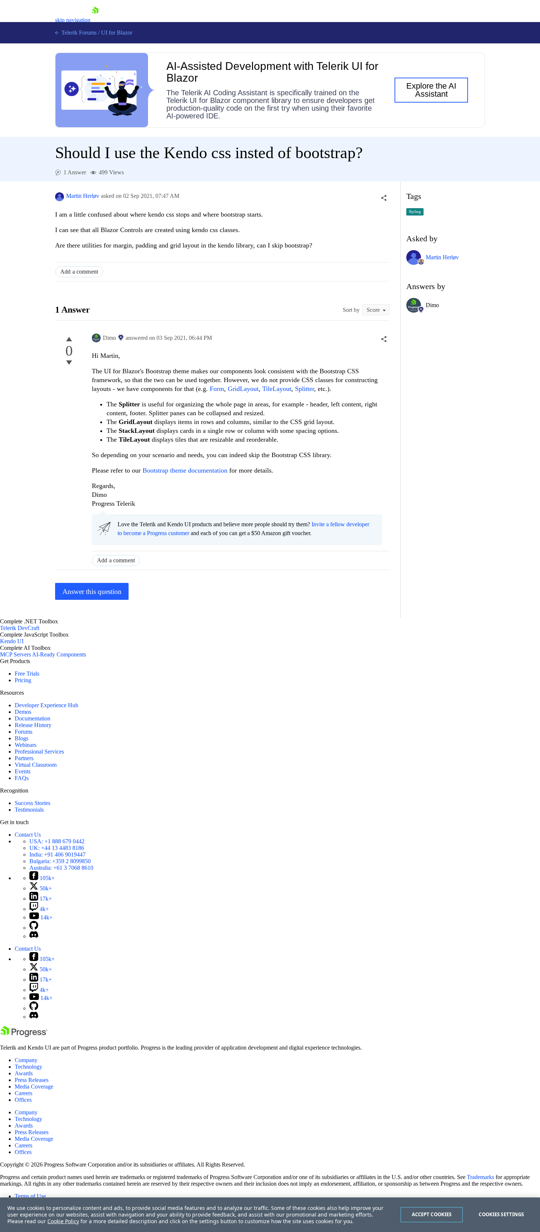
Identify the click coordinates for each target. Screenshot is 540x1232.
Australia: (61, 868)
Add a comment (79, 271)
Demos (23, 712)
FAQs (22, 778)
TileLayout (276, 388)
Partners (24, 758)
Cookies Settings (501, 1214)
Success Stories (32, 803)
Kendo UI (12, 641)
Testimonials (29, 810)
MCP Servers (15, 654)
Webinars (25, 745)
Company (26, 1060)
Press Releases (31, 1080)
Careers (23, 1093)
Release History (33, 725)
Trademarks (480, 1177)
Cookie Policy (63, 1221)
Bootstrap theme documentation (185, 470)
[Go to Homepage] (95, 20)
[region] (270, 1214)
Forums (23, 732)
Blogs (21, 738)
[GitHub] (33, 928)
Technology (28, 1067)
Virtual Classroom (36, 765)
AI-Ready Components (59, 654)
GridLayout (243, 388)
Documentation (32, 718)
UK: (56, 848)
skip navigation (72, 20)
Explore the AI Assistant (431, 90)
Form (217, 388)
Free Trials (27, 673)
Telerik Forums (78, 32)
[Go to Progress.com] (24, 1035)
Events (22, 771)
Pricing (23, 680)
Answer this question (92, 591)
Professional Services (39, 751)
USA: (56, 841)
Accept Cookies (432, 1214)
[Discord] (33, 936)
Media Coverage (34, 1086)
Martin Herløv (82, 196)
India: (57, 854)
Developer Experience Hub (46, 705)
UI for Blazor (116, 32)
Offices (23, 1100)
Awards (24, 1073)
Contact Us (28, 835)
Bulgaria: (60, 861)
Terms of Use (30, 1196)
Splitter (304, 388)
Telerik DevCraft (19, 628)
